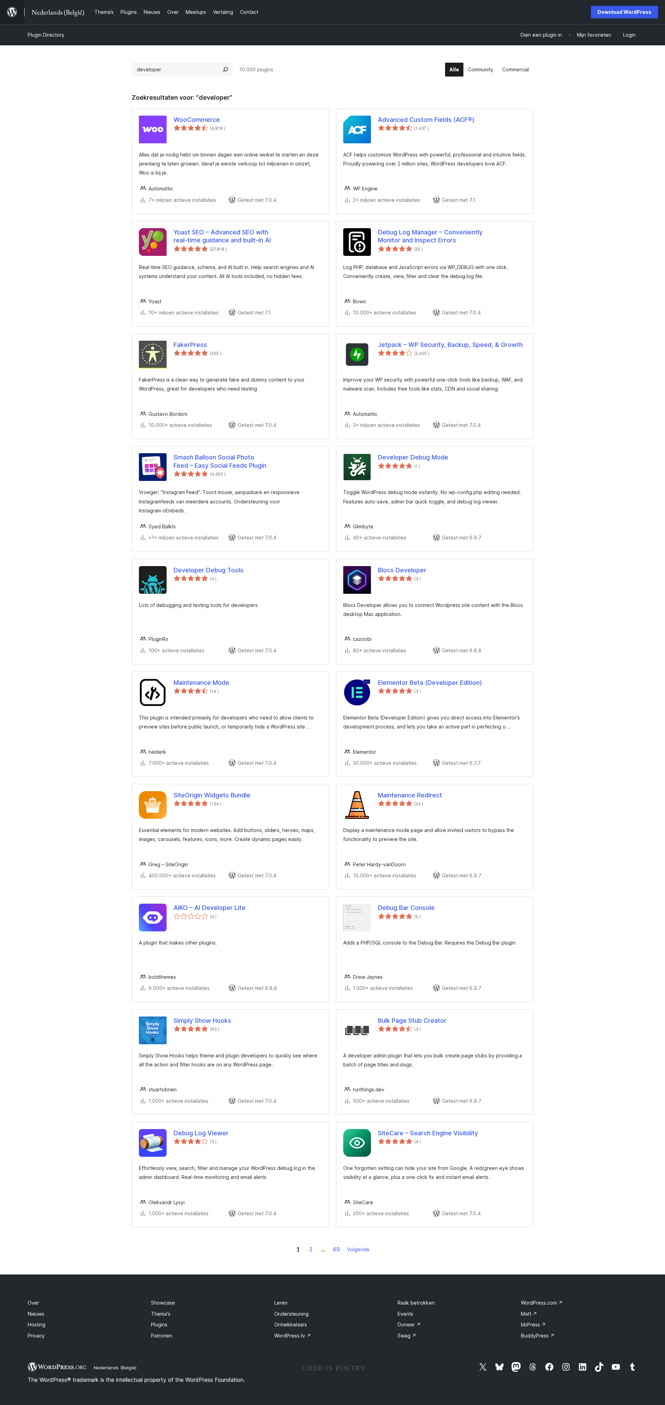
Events (405, 1314)
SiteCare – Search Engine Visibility (428, 1133)
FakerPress (190, 344)
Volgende (358, 1249)
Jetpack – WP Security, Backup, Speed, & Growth (450, 344)
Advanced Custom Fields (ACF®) (426, 119)
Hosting (36, 1324)
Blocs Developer (402, 570)
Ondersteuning (291, 1314)
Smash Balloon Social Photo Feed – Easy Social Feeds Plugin (220, 461)
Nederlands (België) (115, 1367)
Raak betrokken (416, 1303)
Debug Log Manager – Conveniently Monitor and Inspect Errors (430, 236)
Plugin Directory (46, 35)
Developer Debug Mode (413, 457)
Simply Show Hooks (202, 1020)
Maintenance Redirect (410, 795)
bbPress (533, 1324)
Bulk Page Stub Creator (412, 1020)
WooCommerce (197, 119)
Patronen (161, 1336)
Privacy (36, 1336)
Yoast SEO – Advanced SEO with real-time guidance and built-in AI (222, 236)
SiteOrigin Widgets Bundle (212, 795)
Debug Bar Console (406, 907)
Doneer (409, 1324)
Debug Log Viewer (201, 1133)
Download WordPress (624, 12)
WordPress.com (542, 1303)
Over (33, 1303)
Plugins (159, 1324)
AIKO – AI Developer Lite (210, 907)
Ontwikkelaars (290, 1324)
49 (336, 1249)
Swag (407, 1336)
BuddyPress (538, 1336)
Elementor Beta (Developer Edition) (430, 682)
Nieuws (36, 1314)
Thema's (160, 1314)
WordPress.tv (292, 1336)
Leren (280, 1303)
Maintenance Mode (201, 682)
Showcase (163, 1303)
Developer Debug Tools (208, 570)
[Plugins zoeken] (225, 70)
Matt (529, 1314)
